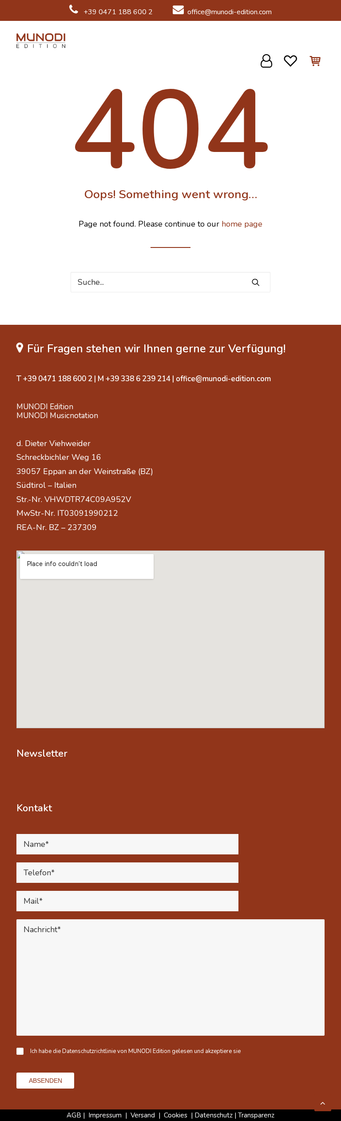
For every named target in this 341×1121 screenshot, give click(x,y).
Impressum (105, 1115)
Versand (143, 1115)
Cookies (176, 1115)
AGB (74, 1115)
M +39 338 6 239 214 (134, 379)
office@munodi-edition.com (229, 12)
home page (242, 224)
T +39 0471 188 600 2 (54, 379)
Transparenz (256, 1115)
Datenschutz (213, 1115)
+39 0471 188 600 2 (117, 12)
